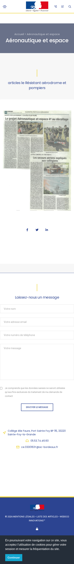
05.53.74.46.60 (40, 441)
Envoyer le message (37, 407)
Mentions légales (24, 516)
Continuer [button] (14, 557)
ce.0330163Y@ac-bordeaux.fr (39, 447)
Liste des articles (47, 516)
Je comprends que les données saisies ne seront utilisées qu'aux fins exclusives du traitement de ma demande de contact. (35, 392)
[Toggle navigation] (5, 6)
